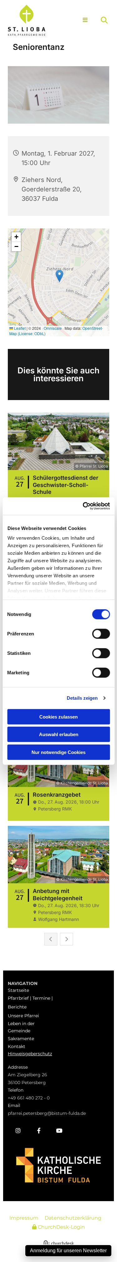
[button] (84, 20)
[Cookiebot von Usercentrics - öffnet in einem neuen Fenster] (83, 506)
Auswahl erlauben (58, 734)
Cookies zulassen (58, 716)
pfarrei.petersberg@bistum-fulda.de (47, 1113)
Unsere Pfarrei (23, 1016)
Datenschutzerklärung (73, 1218)
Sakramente (21, 1038)
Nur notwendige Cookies (58, 752)
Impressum (23, 1218)
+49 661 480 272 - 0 (29, 1098)
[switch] (101, 633)
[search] (104, 20)
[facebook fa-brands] (39, 1130)
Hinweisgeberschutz (30, 1053)
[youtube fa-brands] (59, 1130)
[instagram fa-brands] (18, 1130)
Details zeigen (82, 698)
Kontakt (16, 1046)
